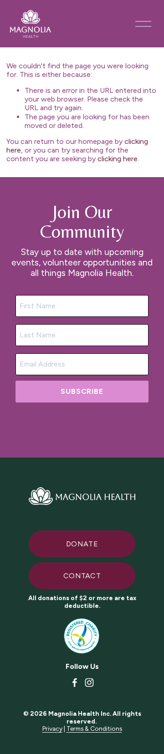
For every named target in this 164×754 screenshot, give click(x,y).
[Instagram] (89, 682)
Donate (82, 544)
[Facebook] (74, 682)
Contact (82, 575)
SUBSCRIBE (82, 391)
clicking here (117, 158)
